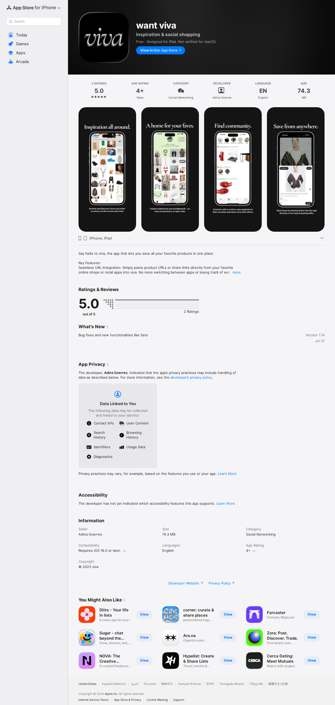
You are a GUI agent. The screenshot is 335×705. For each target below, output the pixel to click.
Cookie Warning (157, 699)
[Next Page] (329, 637)
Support (178, 699)
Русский (150, 684)
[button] (34, 35)
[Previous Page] (73, 637)
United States (88, 684)
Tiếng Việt (256, 684)
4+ (248, 550)
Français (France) (189, 684)
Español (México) (114, 684)
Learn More (227, 473)
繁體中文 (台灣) (278, 684)
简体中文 (167, 684)
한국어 (210, 684)
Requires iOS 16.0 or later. (100, 550)
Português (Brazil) (232, 684)
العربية (134, 684)
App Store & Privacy (127, 699)
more (236, 272)
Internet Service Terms (94, 699)
